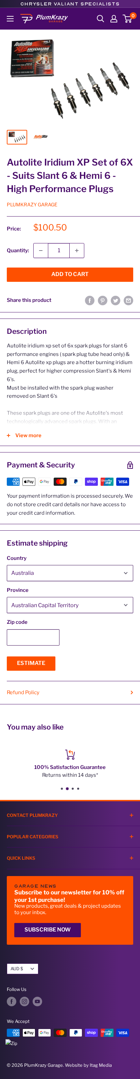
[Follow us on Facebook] (11, 1001)
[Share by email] (128, 300)
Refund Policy (23, 692)
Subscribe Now (47, 929)
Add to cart (70, 274)
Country (17, 558)
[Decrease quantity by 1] (41, 250)
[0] (127, 19)
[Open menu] (10, 18)
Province (18, 590)
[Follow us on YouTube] (37, 1001)
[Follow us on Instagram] (24, 1001)
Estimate (31, 663)
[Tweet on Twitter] (115, 300)
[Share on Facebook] (89, 300)
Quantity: (18, 250)
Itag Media (101, 1065)
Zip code (17, 622)
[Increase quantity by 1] (77, 250)
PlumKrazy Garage (32, 204)
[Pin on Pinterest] (102, 300)
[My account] (113, 18)
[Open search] (100, 18)
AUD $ (17, 968)
